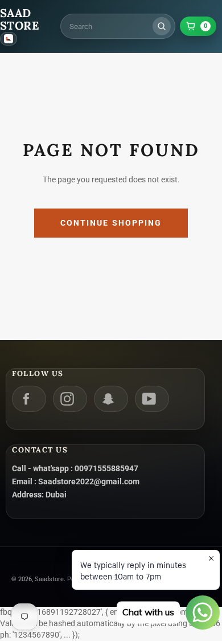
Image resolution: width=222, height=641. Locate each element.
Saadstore (49, 579)
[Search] (162, 26)
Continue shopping (111, 222)
